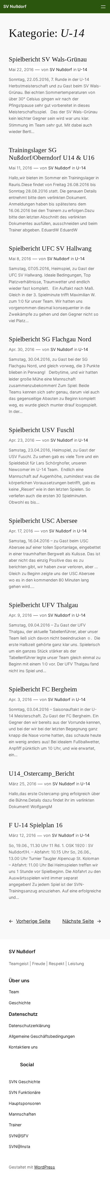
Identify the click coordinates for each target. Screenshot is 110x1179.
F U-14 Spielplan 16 (36, 825)
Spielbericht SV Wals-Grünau (48, 59)
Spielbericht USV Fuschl (41, 429)
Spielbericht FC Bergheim (43, 689)
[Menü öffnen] (103, 6)
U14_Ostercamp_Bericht (41, 773)
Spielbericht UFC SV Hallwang (50, 248)
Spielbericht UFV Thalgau (43, 605)
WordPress (44, 1167)
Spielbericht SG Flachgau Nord (50, 339)
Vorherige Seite (29, 921)
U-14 (82, 69)
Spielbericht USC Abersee (43, 520)
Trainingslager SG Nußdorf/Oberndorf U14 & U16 (51, 154)
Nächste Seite (81, 921)
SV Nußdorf (14, 6)
